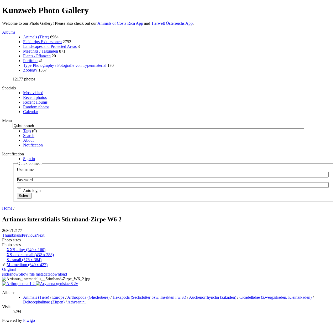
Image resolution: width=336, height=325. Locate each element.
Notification (33, 145)
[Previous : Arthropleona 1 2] (19, 283)
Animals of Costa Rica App (120, 23)
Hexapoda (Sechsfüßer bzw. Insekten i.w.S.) (149, 297)
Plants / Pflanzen (37, 56)
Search (28, 135)
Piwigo (29, 320)
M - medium (27, 264)
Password (25, 179)
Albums (8, 32)
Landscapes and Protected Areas (50, 46)
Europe (58, 297)
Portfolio (30, 60)
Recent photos (35, 97)
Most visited (33, 92)
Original (9, 269)
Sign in (29, 158)
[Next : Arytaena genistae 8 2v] (57, 283)
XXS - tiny (26, 249)
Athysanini (76, 302)
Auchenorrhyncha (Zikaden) (212, 297)
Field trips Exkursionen (42, 41)
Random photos (36, 107)
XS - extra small (30, 254)
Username (25, 169)
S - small (24, 259)
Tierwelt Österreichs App (172, 23)
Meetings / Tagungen (40, 51)
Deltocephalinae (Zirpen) (44, 302)
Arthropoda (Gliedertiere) (88, 297)
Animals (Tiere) (36, 37)
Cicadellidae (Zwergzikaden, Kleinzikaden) (275, 297)
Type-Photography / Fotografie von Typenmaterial (64, 65)
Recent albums (35, 102)
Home (7, 208)
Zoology (30, 70)
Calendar (30, 111)
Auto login (31, 190)
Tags (27, 131)
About (28, 140)
